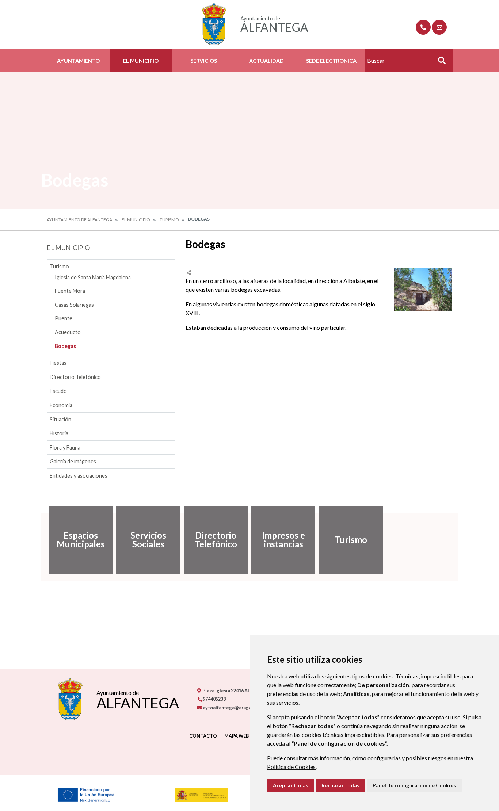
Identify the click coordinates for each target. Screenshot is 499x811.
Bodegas (65, 346)
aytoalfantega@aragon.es (231, 708)
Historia (59, 433)
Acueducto (68, 332)
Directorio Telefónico (75, 377)
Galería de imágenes (73, 461)
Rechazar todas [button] (340, 785)
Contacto (203, 736)
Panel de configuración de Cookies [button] (414, 785)
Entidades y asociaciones (78, 476)
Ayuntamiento (78, 61)
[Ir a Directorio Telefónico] (423, 27)
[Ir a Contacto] (439, 27)
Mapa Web (236, 736)
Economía (61, 405)
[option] (80, 540)
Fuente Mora (70, 291)
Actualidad (266, 61)
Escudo (58, 391)
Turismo (169, 219)
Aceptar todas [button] (290, 785)
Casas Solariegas (74, 305)
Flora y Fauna (65, 447)
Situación (60, 419)
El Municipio (141, 61)
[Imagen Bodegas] (423, 289)
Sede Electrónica (331, 61)
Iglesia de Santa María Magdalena (93, 277)
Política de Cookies (291, 766)
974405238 (214, 699)
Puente (63, 318)
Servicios (203, 61)
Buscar (439, 62)
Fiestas (58, 363)
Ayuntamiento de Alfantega (79, 219)
